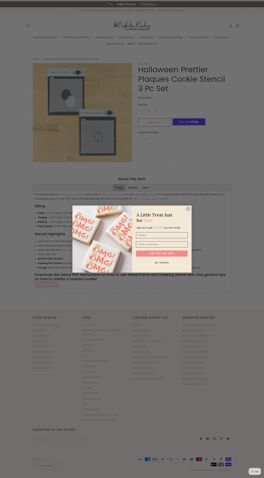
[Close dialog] (188, 209)
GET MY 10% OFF (162, 253)
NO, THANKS (162, 263)
